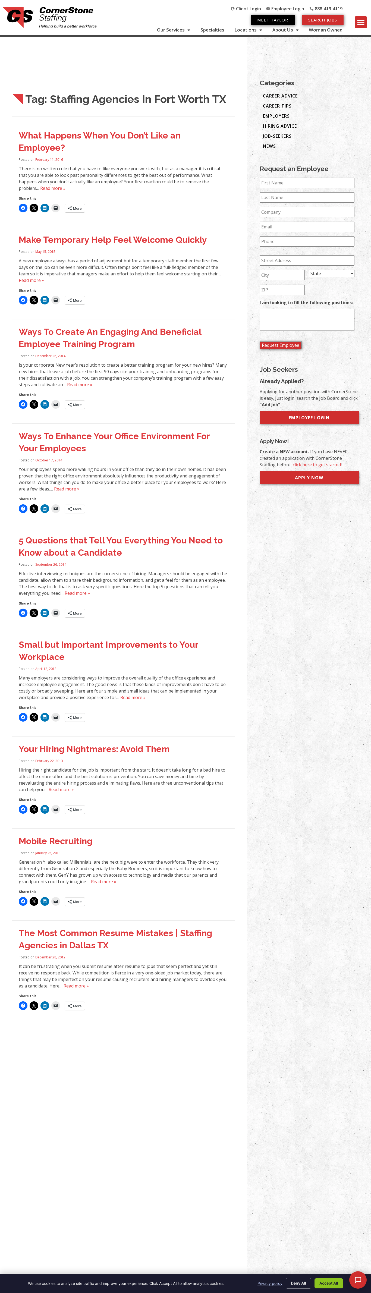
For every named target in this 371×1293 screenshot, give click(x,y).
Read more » (52, 188)
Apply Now (309, 478)
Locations (245, 30)
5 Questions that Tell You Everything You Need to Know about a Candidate (121, 546)
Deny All (298, 1283)
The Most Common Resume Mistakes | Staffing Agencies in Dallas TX (115, 939)
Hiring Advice (280, 126)
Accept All (328, 1283)
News (269, 146)
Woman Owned (325, 30)
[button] (361, 22)
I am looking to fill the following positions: (306, 303)
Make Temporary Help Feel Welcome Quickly (113, 240)
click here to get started (317, 465)
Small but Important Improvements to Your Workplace (108, 651)
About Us (282, 30)
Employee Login (309, 418)
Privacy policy (269, 1283)
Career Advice (280, 96)
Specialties (212, 30)
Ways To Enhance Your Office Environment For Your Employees (114, 442)
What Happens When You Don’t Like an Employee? (100, 141)
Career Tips (277, 106)
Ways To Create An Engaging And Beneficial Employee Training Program (110, 338)
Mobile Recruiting (55, 841)
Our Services (171, 30)
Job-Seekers (277, 136)
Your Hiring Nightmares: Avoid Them (94, 749)
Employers (276, 116)
